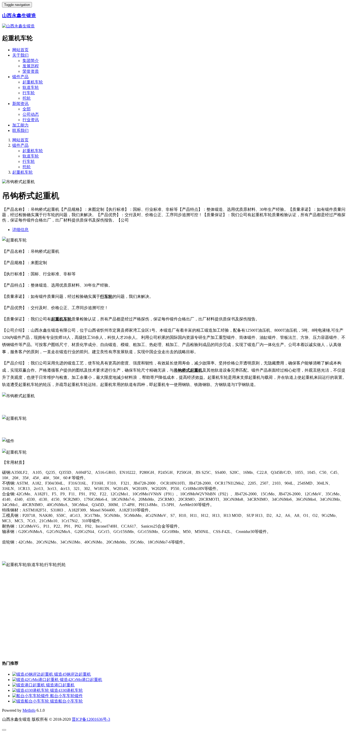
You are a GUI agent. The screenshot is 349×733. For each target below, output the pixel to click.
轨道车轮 (30, 87)
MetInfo (29, 710)
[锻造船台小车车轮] (31, 701)
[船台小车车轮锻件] (31, 696)
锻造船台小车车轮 (66, 701)
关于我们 (20, 55)
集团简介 (30, 60)
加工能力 (20, 125)
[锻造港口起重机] (29, 685)
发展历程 (30, 66)
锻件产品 (20, 77)
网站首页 (20, 50)
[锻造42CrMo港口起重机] (36, 679)
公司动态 (30, 114)
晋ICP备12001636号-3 (91, 719)
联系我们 (20, 130)
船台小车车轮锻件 (66, 696)
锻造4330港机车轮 (66, 690)
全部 (26, 109)
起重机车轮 (32, 82)
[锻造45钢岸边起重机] (33, 674)
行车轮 (28, 93)
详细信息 (20, 229)
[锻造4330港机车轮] (31, 690)
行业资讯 (30, 120)
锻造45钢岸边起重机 (72, 674)
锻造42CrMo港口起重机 (81, 679)
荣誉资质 (30, 71)
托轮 (26, 98)
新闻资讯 (20, 103)
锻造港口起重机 (60, 685)
